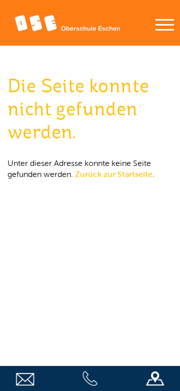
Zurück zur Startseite (113, 174)
